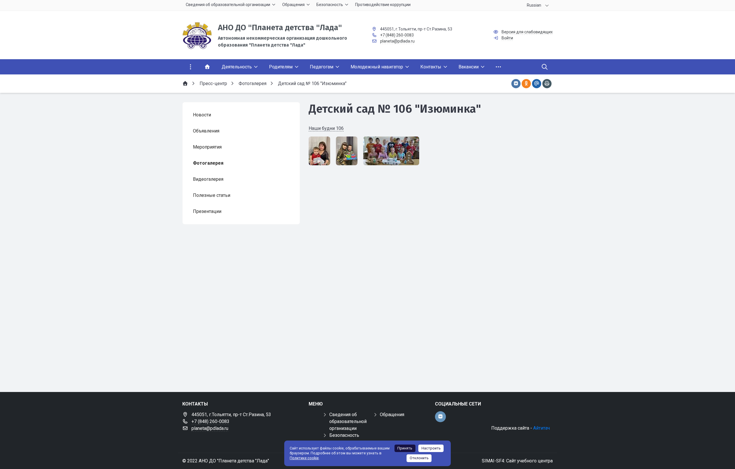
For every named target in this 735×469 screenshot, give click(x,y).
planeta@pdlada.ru (397, 41)
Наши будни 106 (326, 128)
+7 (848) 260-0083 (397, 35)
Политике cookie (304, 458)
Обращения (392, 414)
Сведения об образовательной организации (348, 421)
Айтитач (541, 428)
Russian (534, 5)
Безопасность (344, 435)
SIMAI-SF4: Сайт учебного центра (517, 461)
